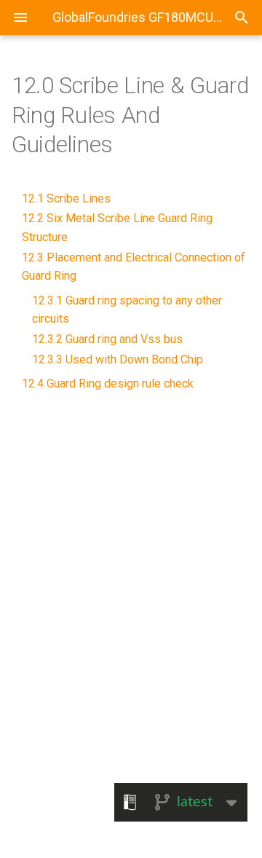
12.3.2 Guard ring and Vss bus (107, 339)
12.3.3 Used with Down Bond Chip (117, 359)
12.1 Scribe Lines (66, 198)
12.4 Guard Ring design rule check (108, 383)
